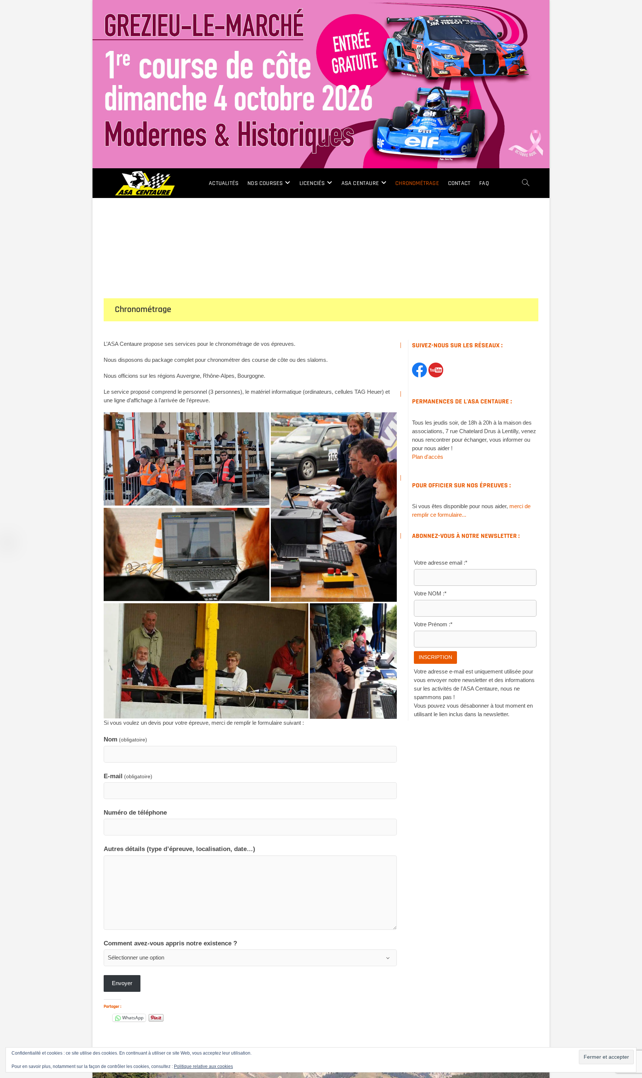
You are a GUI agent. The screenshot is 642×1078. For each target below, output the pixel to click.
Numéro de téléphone (135, 812)
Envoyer (122, 983)
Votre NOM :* (430, 593)
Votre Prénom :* (433, 624)
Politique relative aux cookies (203, 1066)
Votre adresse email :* (440, 562)
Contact (459, 183)
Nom (125, 739)
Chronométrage (417, 183)
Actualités (224, 183)
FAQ (484, 183)
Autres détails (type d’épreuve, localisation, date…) (179, 848)
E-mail (128, 776)
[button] (186, 459)
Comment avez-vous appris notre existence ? (170, 943)
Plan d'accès (427, 457)
